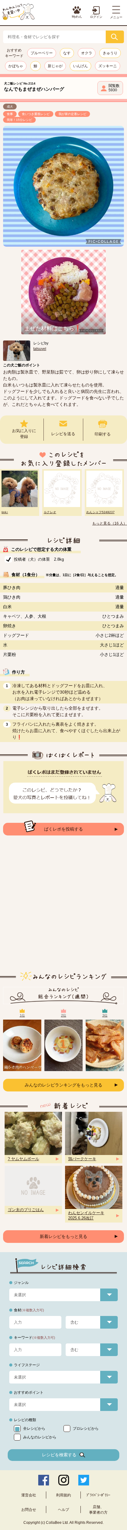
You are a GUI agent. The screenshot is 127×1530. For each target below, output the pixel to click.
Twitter (83, 1480)
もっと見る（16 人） (109, 523)
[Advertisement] (63, 908)
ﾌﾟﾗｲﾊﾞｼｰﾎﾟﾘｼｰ (98, 1495)
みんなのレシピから (39, 1437)
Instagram (63, 1480)
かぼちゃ (15, 66)
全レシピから (34, 1428)
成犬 (10, 106)
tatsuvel (39, 349)
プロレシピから (86, 1428)
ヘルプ (63, 1509)
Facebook (43, 1480)
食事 (10, 114)
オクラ (86, 53)
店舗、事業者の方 (98, 1510)
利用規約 (63, 1495)
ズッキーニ (107, 66)
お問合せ (28, 1509)
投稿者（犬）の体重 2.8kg (39, 559)
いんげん (80, 66)
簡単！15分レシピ (19, 120)
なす (67, 53)
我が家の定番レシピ (72, 114)
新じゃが (55, 66)
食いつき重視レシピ (36, 114)
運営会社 (28, 1495)
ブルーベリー (42, 53)
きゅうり (110, 53)
